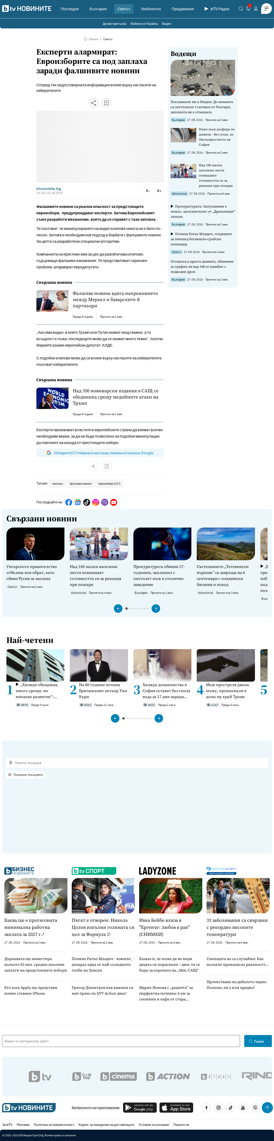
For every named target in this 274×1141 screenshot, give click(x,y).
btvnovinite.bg (48, 189)
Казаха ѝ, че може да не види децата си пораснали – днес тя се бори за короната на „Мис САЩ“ (169, 964)
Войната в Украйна (144, 23)
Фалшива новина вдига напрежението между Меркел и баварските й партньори (115, 299)
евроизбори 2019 (109, 483)
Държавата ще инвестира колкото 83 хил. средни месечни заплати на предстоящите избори (35, 964)
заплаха (57, 483)
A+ (159, 190)
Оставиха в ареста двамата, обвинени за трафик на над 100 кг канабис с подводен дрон (202, 266)
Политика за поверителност (54, 1124)
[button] (118, 608)
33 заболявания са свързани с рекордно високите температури (237, 927)
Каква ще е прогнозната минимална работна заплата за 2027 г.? (30, 927)
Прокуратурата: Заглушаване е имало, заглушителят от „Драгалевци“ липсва (203, 211)
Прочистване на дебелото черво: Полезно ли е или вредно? (237, 984)
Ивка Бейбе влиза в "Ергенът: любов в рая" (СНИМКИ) (164, 927)
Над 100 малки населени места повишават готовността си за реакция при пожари (216, 175)
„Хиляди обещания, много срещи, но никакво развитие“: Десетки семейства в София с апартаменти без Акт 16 (37, 691)
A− (148, 190)
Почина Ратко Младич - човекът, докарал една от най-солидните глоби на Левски (102, 964)
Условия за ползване (153, 1124)
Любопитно (151, 8)
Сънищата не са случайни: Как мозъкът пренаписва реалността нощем (237, 961)
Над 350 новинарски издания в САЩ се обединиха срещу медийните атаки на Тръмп (115, 397)
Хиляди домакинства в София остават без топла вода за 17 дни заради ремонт (166, 691)
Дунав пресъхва (114, 23)
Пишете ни (181, 1124)
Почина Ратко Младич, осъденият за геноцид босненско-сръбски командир (201, 238)
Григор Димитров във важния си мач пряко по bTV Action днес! (102, 990)
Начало (93, 39)
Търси (259, 1041)
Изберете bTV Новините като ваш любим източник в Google (103, 452)
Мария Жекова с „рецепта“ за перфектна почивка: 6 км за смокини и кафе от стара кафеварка (166, 993)
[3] (248, 9)
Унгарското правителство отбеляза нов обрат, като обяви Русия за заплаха (31, 572)
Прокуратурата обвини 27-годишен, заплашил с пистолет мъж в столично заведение (159, 575)
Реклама (23, 1124)
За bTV (7, 1124)
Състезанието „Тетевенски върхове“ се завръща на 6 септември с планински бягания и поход (223, 575)
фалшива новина (80, 483)
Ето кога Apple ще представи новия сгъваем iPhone (30, 990)
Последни (70, 8)
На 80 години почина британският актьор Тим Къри (103, 690)
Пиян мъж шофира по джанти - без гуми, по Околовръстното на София (217, 137)
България (98, 8)
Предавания (183, 8)
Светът (124, 8)
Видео (166, 23)
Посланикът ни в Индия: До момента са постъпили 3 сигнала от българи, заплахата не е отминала (202, 106)
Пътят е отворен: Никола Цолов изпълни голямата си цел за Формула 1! (103, 927)
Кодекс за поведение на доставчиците (106, 1124)
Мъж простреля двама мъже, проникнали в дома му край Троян (227, 690)
